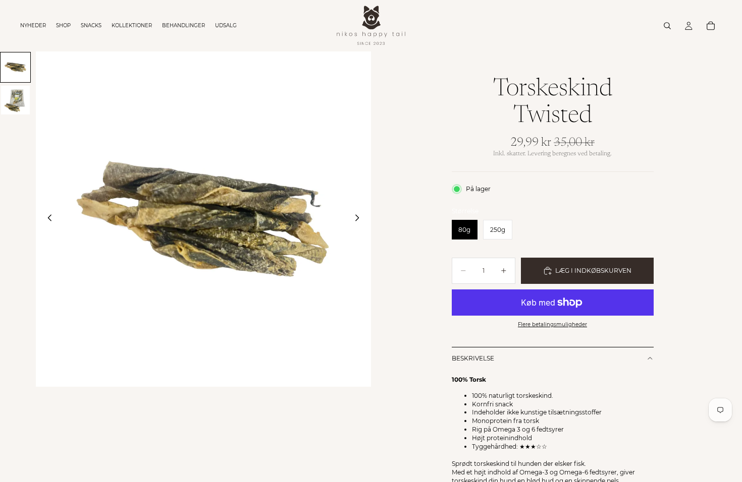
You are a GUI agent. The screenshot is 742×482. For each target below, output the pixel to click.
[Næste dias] (360, 219)
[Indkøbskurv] (711, 26)
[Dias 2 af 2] (15, 100)
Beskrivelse (473, 358)
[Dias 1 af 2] (15, 67)
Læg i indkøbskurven (593, 270)
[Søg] (667, 26)
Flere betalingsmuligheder (552, 324)
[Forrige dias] (47, 219)
